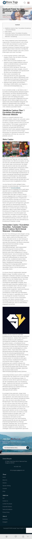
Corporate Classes (7, 506)
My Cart (25, 536)
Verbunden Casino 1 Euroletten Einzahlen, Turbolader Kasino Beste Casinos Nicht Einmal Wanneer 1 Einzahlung (17, 34)
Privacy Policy (6, 512)
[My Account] (6, 536)
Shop (4, 491)
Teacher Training (6, 485)
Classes (5, 482)
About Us (5, 480)
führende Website (15, 187)
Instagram (5, 522)
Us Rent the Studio (7, 503)
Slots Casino (8, 31)
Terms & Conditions (7, 509)
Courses (5, 488)
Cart (4, 498)
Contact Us (5, 501)
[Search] (25, 2)
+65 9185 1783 (17, 466)
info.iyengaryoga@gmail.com (17, 470)
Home (4, 477)
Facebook (5, 519)
